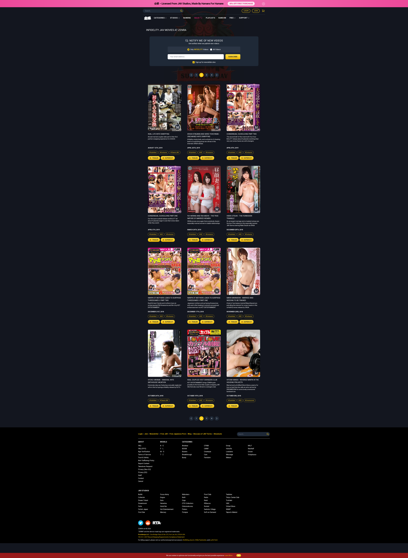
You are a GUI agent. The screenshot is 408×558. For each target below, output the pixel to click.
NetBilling (186, 540)
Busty (184, 458)
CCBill (196, 540)
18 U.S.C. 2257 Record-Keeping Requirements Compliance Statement (161, 537)
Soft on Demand (210, 512)
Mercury (163, 512)
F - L (162, 449)
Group (228, 446)
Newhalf (251, 449)
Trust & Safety (143, 458)
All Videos (217, 49)
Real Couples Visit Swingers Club (202, 380)
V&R (227, 503)
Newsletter (154, 434)
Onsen (250, 452)
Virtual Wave (230, 506)
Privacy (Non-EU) (144, 469)
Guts (162, 500)
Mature (228, 458)
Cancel (140, 481)
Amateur (185, 446)
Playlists (210, 18)
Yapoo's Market (231, 512)
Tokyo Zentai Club (232, 497)
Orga (184, 500)
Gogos (162, 497)
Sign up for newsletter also (206, 62)
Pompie (185, 512)
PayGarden (203, 540)
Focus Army (164, 494)
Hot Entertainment (166, 509)
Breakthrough (187, 455)
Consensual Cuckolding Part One (163, 216)
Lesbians (229, 452)
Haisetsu (163, 503)
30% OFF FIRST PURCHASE (241, 3)
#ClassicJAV (174, 152)
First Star (141, 512)
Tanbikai (229, 494)
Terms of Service (144, 455)
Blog (189, 434)
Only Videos (199, 49)
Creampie (207, 452)
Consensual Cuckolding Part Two (242, 134)
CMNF (206, 449)
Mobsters (185, 494)
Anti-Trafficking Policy (146, 460)
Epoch (192, 540)
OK (239, 555)
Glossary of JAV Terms (202, 434)
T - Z (162, 455)
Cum (205, 455)
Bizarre (184, 452)
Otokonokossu (187, 506)
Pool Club (207, 494)
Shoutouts (218, 434)
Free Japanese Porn (178, 434)
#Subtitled (152, 152)
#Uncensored (249, 400)
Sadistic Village (210, 509)
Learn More (228, 555)
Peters (184, 509)
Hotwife (229, 449)
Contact (141, 478)
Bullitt (140, 494)
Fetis (140, 506)
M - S (162, 452)
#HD (200, 152)
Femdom (207, 458)
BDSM (184, 449)
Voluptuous (252, 455)
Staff (140, 475)
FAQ (139, 446)
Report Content (143, 463)
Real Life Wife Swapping (158, 134)
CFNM (206, 446)
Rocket (206, 506)
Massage (229, 455)
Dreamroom (142, 503)
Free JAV (164, 434)
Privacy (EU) (142, 472)
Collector (141, 497)
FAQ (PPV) (142, 449)
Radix (206, 497)
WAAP (228, 509)
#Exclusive (163, 152)
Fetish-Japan (143, 509)
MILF (250, 446)
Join (256, 11)
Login (246, 11)
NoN (183, 497)
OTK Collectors (187, 503)
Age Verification (144, 452)
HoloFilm (163, 506)
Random (222, 18)
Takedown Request (145, 466)
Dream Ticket (143, 500)
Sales (197, 18)
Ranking (187, 18)
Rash (206, 500)
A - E (162, 446)
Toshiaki (229, 500)
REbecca (207, 503)
